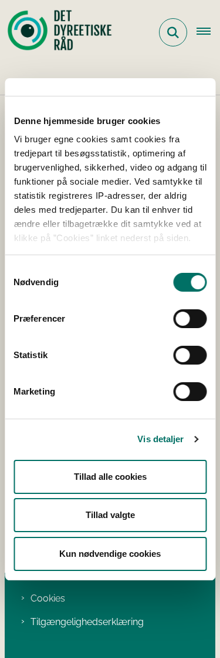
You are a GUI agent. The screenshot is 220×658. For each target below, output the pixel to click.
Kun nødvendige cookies (110, 554)
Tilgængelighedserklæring (87, 621)
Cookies (48, 598)
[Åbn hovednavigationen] (208, 32)
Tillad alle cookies (110, 477)
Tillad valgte (110, 515)
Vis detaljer (160, 439)
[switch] (190, 318)
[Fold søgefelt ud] (173, 32)
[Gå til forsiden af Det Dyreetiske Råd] (56, 32)
